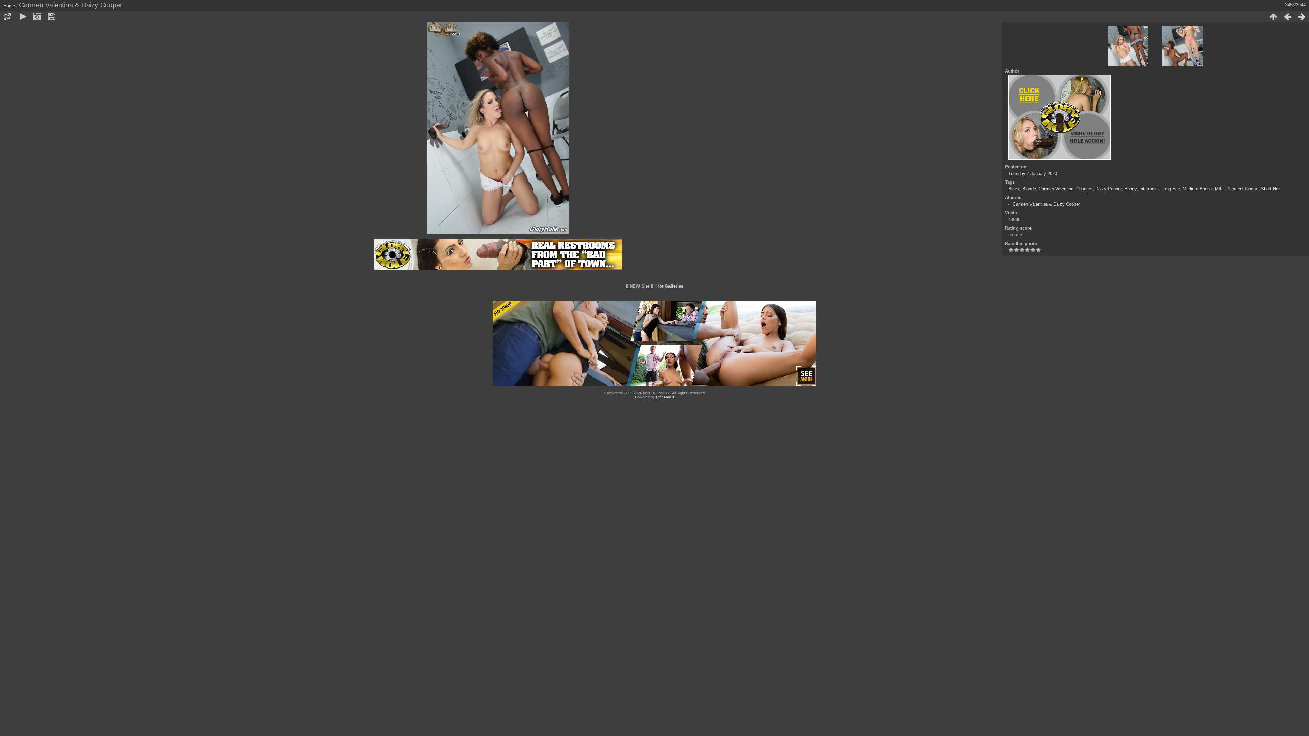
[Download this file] (51, 16)
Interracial (1149, 188)
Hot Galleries (669, 286)
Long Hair (1170, 188)
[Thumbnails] (1273, 16)
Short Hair (1271, 188)
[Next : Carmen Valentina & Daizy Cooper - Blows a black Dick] (1302, 16)
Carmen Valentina (1056, 188)
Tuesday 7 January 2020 (1032, 173)
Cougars (1084, 188)
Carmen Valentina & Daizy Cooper (1046, 204)
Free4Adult (665, 397)
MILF (1220, 188)
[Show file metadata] (37, 16)
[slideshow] (23, 16)
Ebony (1130, 188)
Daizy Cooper (1108, 188)
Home (9, 6)
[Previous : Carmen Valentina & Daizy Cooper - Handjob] (1287, 16)
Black (1014, 188)
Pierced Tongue (1243, 188)
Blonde (1029, 188)
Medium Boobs (1197, 188)
